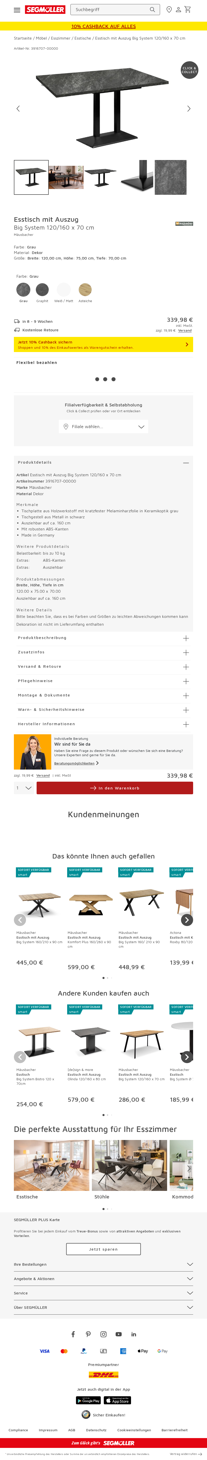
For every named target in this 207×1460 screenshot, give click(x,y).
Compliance (18, 1430)
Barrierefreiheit (175, 1430)
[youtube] (119, 1335)
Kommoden (185, 1196)
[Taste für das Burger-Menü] (17, 10)
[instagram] (103, 1335)
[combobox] (24, 788)
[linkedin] (134, 1335)
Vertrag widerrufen (183, 1454)
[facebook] (73, 1335)
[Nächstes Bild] (189, 108)
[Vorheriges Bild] (18, 108)
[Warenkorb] (188, 9)
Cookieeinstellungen (134, 1430)
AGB (71, 1430)
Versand (185, 330)
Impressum (48, 1430)
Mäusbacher (23, 234)
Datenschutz (96, 1430)
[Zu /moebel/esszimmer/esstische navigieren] (51, 1165)
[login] (179, 10)
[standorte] (169, 10)
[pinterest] (88, 1335)
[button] (23, 293)
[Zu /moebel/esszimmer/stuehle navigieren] (129, 1165)
